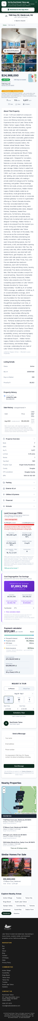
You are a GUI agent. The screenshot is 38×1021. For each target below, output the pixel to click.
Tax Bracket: (8, 608)
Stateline (16, 913)
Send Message (19, 766)
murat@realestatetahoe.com (11, 1006)
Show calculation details (12, 612)
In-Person (11, 688)
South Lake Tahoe (21, 902)
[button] (32, 76)
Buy (3, 946)
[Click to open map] (32, 78)
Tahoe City (28, 898)
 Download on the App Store (18, 9)
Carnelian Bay (20, 905)
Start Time (7, 706)
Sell (3, 948)
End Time (22, 706)
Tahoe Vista (6, 977)
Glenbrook (6, 913)
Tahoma (32, 905)
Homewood (6, 909)
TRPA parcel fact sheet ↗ (11, 568)
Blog (3, 953)
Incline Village (7, 898)
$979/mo (31, 648)
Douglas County (30, 472)
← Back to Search (19, 21)
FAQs (3, 960)
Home (4, 25)
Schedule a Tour (19, 713)
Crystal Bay (17, 909)
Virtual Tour (26, 688)
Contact (4, 955)
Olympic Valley (8, 905)
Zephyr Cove (29, 909)
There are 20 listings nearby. (19, 848)
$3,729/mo (30, 640)
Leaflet (18, 813)
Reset (32, 632)
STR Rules (5, 958)
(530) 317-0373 (7, 1003)
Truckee (18, 898)
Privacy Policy (8, 773)
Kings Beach (7, 902)
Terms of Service (26, 771)
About (4, 951)
